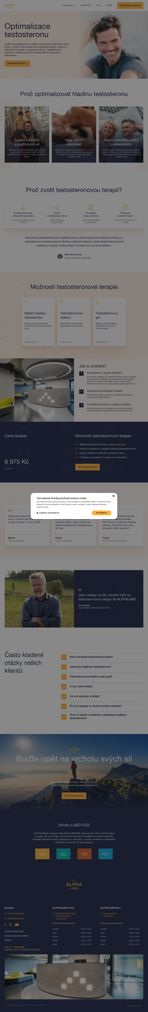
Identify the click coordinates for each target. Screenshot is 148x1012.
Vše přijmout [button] (101, 513)
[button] (48, 513)
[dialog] (74, 506)
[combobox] (113, 496)
